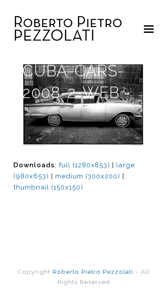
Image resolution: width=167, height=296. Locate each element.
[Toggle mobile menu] (149, 29)
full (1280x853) (84, 165)
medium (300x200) (87, 176)
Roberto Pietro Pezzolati (93, 271)
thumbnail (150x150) (48, 187)
